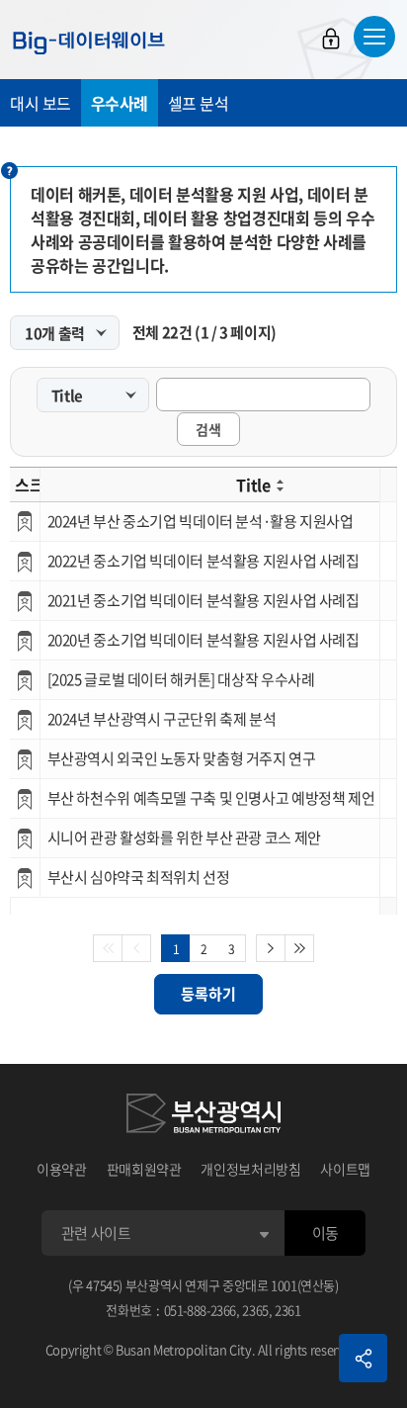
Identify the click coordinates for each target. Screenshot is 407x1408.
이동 (325, 1233)
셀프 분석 (198, 103)
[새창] (203, 1116)
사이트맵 (345, 1169)
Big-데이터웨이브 (89, 42)
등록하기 (208, 994)
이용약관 (62, 1169)
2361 (288, 1309)
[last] (299, 948)
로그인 (331, 38)
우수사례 (119, 103)
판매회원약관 (144, 1169)
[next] (270, 948)
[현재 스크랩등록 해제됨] (25, 521)
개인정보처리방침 (250, 1169)
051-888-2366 (200, 1309)
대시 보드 (40, 103)
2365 (255, 1309)
